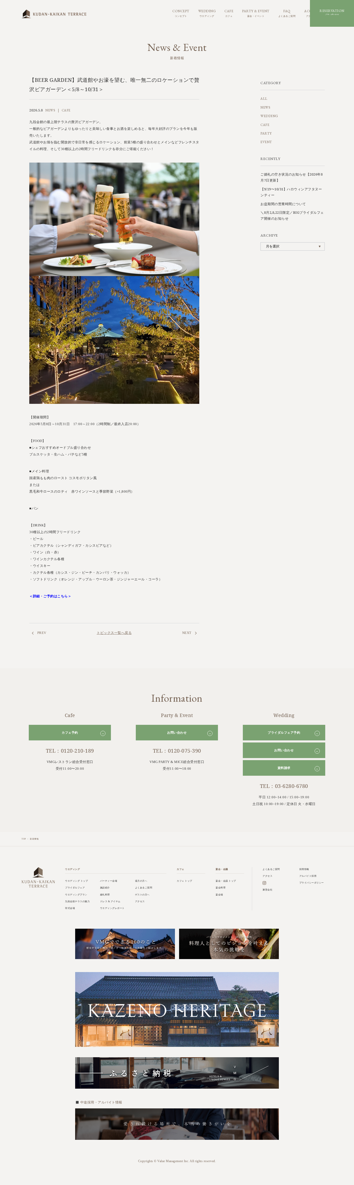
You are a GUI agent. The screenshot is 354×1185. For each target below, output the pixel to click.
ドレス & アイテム (110, 901)
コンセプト (180, 13)
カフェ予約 (83, 733)
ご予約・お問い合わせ (332, 12)
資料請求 (298, 768)
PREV (41, 633)
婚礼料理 (105, 894)
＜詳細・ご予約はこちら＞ (50, 596)
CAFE (264, 125)
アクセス (140, 901)
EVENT (266, 142)
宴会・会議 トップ (226, 881)
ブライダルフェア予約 (293, 733)
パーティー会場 (108, 881)
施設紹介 (105, 887)
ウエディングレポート (112, 908)
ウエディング (207, 13)
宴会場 (219, 894)
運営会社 (267, 889)
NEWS (265, 107)
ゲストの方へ (142, 894)
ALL (263, 98)
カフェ (228, 13)
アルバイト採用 (308, 876)
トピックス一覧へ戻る (114, 632)
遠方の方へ (141, 881)
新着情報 (34, 839)
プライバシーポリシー (311, 882)
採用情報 (304, 869)
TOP (24, 839)
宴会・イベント (256, 13)
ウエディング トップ (76, 881)
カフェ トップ (184, 881)
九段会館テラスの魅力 (77, 901)
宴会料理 (220, 887)
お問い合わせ (189, 733)
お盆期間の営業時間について (283, 204)
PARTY (266, 133)
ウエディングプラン (76, 894)
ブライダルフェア (75, 887)
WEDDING (269, 116)
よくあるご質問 (287, 13)
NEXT (187, 633)
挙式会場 (70, 908)
